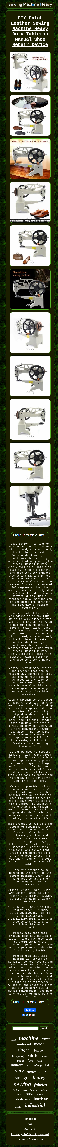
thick (46, 1039)
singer (23, 1049)
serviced (42, 1072)
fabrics (40, 1085)
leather (41, 1098)
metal (20, 1094)
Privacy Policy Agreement (30, 1134)
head (25, 1091)
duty (19, 1070)
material (24, 1044)
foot (30, 1060)
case (27, 1065)
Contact (30, 1129)
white (20, 1061)
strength (22, 1077)
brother (29, 1093)
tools (18, 1107)
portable (40, 1094)
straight (39, 1061)
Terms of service (30, 1139)
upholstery (21, 1099)
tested (16, 1089)
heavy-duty (18, 1056)
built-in (44, 1090)
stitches (31, 1071)
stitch (32, 1055)
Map (30, 1124)
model (44, 1056)
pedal (13, 1040)
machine (28, 1038)
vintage (38, 1050)
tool (47, 1065)
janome (33, 1090)
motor (39, 1044)
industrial (35, 1105)
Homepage (30, 1119)
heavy (39, 1077)
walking (37, 1065)
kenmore (17, 1065)
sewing (22, 1084)
